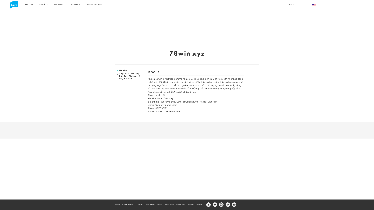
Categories (28, 4)
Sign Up (292, 4)
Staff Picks (43, 4)
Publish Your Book (94, 4)
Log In (303, 4)
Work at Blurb (150, 204)
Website (123, 70)
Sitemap (199, 204)
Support (191, 204)
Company (140, 204)
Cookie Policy (180, 204)
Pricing (159, 204)
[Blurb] (13, 5)
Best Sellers (58, 4)
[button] (314, 5)
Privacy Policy (169, 204)
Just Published (75, 4)
